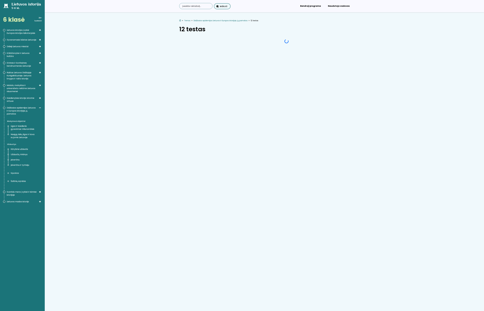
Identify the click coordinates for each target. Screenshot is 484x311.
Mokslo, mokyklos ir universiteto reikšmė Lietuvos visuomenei (21, 88)
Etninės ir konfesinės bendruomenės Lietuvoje (19, 64)
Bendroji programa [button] (310, 6)
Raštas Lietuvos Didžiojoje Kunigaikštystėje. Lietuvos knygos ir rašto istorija (19, 75)
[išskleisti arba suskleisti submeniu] (40, 30)
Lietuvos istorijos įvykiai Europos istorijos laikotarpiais (21, 32)
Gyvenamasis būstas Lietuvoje (21, 39)
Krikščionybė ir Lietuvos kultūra (18, 55)
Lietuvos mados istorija (18, 201)
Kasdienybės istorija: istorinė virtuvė (20, 100)
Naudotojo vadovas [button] (339, 6)
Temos (187, 20)
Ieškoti (223, 6)
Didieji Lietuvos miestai (17, 46)
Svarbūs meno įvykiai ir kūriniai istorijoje (21, 193)
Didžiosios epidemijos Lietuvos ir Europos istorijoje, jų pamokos (21, 110)
